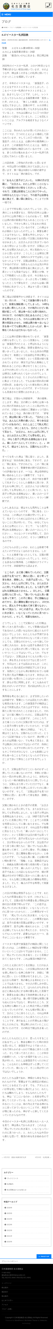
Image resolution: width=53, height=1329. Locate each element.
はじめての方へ (7, 1300)
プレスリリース (12, 1178)
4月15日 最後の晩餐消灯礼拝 (14, 1157)
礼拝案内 (10, 1184)
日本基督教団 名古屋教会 (23, 1318)
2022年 (9, 1230)
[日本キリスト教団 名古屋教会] (17, 7)
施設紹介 (5, 1292)
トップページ (6, 1283)
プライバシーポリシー (10, 1261)
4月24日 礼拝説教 (43, 1157)
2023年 (9, 1225)
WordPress (19, 1320)
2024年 (9, 1219)
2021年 (9, 1236)
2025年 (9, 1213)
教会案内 (5, 1288)
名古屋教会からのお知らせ (16, 1190)
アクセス (5, 1305)
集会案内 (5, 1296)
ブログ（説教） (7, 1309)
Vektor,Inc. (43, 1320)
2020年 (9, 1242)
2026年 (9, 1208)
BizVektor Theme (31, 1320)
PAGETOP (45, 1256)
